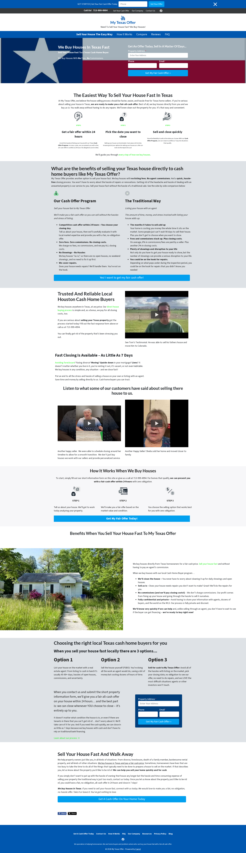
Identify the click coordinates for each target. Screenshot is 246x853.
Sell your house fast (208, 564)
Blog (171, 833)
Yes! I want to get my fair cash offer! (122, 278)
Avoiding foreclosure (65, 362)
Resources (147, 833)
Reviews (156, 34)
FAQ (167, 34)
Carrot (138, 849)
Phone (131, 61)
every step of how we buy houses (134, 154)
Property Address (137, 51)
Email (162, 61)
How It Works (124, 34)
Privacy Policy (160, 833)
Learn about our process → (67, 738)
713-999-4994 (100, 10)
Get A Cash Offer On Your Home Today (122, 799)
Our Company (137, 10)
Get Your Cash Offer (121, 10)
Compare (141, 34)
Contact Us (150, 10)
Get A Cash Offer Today (83, 833)
